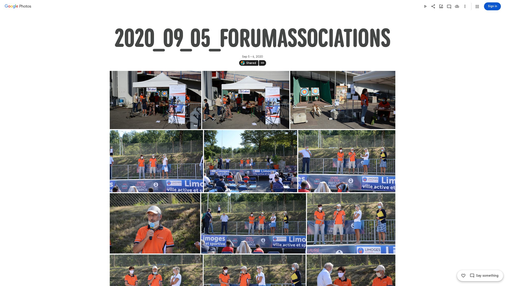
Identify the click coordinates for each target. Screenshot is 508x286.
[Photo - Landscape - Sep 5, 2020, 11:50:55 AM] (346, 161)
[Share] (433, 6)
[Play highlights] (425, 6)
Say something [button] (487, 276)
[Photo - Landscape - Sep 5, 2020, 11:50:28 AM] (156, 161)
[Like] (463, 276)
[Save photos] (457, 6)
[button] (477, 7)
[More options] (465, 6)
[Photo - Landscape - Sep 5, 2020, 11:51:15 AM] (253, 223)
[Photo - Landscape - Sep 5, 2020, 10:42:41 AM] (155, 100)
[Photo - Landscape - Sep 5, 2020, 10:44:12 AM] (342, 100)
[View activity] (449, 6)
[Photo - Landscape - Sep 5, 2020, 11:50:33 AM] (250, 161)
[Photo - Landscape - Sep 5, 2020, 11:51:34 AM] (351, 223)
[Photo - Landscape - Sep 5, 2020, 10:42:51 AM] (245, 100)
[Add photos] (441, 6)
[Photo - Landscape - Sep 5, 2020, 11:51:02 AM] (155, 223)
